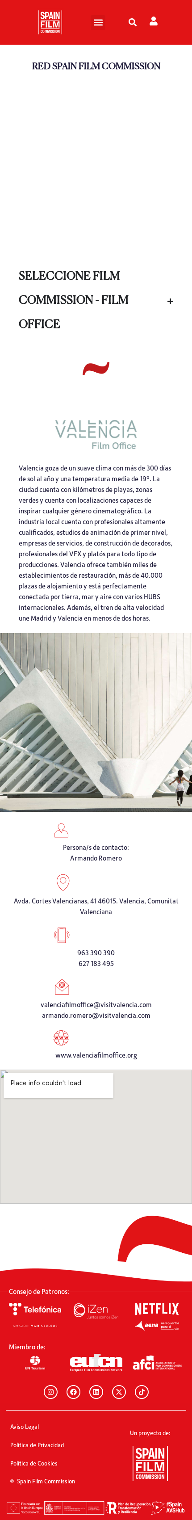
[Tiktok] (142, 1392)
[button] (98, 22)
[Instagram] (51, 1392)
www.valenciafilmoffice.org (96, 1054)
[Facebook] (73, 1392)
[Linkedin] (96, 1392)
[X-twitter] (119, 1392)
